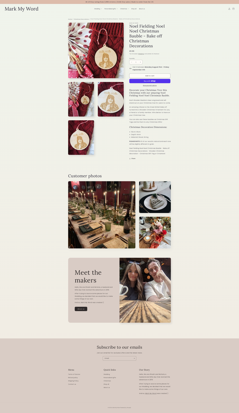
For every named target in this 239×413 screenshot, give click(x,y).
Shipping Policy (73, 381)
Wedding (107, 374)
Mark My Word (150, 393)
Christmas (107, 381)
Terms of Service (74, 374)
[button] (98, 9)
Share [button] (133, 158)
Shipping (141, 54)
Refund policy (73, 378)
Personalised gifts (110, 378)
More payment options (150, 85)
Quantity (132, 58)
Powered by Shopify (125, 407)
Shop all (106, 384)
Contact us (72, 384)
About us (80, 309)
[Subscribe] (134, 358)
